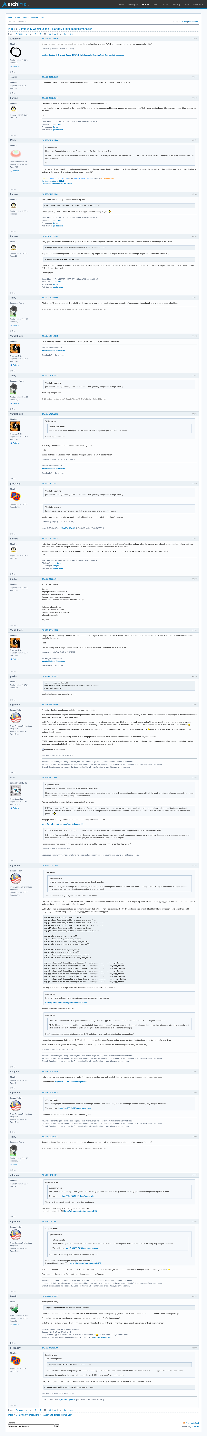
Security (176, 4)
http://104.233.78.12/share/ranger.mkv (71, 1082)
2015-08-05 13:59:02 (50, 777)
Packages (133, 4)
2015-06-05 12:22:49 (50, 39)
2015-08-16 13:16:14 (50, 1175)
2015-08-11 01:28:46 (50, 865)
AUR (187, 4)
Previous (19, 34)
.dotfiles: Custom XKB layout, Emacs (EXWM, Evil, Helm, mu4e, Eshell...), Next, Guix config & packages (83, 55)
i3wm (59, 124)
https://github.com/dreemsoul (53, 350)
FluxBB (195, 1427)
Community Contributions (33, 28)
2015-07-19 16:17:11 (50, 376)
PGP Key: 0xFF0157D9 (102, 1337)
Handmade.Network (50, 181)
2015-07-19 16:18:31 (50, 414)
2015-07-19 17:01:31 (50, 484)
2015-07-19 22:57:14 (50, 539)
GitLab (165, 4)
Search (25, 17)
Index (10, 17)
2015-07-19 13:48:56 (50, 298)
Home (121, 4)
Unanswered (193, 21)
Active (184, 21)
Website (16, 67)
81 (50, 34)
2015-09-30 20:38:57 (50, 1296)
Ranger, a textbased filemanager (72, 28)
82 (55, 34)
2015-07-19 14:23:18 (50, 336)
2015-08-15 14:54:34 (50, 1093)
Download (198, 4)
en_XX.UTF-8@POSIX (66, 528)
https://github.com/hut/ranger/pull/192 (80, 1211)
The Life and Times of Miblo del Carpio (57, 184)
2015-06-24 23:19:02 (50, 194)
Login (43, 17)
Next (71, 34)
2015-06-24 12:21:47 (50, 98)
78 (35, 34)
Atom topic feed (192, 1423)
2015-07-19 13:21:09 (50, 236)
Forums (145, 4)
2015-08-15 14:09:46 (50, 1072)
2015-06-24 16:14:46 (50, 140)
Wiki (155, 4)
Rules (17, 17)
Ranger (56, 127)
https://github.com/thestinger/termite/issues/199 (62, 824)
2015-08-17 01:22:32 (50, 1222)
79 (40, 34)
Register (34, 17)
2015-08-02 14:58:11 (50, 676)
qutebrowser (58, 130)
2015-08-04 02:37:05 (50, 705)
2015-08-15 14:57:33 (50, 1137)
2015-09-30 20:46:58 (50, 1348)
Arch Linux (15, 4)
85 (65, 34)
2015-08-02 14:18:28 (50, 630)
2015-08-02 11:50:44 (50, 579)
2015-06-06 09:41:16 (50, 77)
